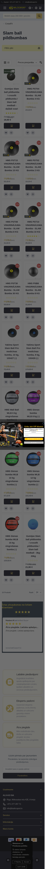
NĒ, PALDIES (33, 442)
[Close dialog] (43, 423)
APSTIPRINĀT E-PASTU (33, 438)
